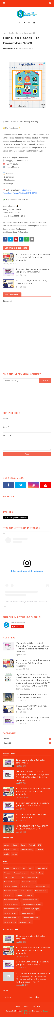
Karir (31, 868)
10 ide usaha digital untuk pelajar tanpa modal (31, 761)
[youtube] (34, 22)
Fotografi (16, 868)
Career (15, 845)
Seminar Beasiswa (29, 882)
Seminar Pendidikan (11, 918)
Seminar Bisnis (26, 886)
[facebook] (19, 22)
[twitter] (24, 22)
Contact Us (36, 1006)
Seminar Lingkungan (31, 909)
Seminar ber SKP (25, 922)
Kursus (15, 849)
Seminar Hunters (10, 48)
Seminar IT (8, 895)
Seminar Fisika (26, 891)
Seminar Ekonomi (42, 886)
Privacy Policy (33, 997)
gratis (6, 854)
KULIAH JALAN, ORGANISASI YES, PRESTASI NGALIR (31, 282)
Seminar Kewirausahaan (32, 904)
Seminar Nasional (26, 913)
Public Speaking (27, 849)
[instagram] (29, 22)
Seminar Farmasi (10, 891)
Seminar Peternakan (30, 918)
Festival (32, 845)
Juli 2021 (27, 739)
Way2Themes (26, 1011)
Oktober (7, 873)
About (26, 1006)
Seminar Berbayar (11, 886)
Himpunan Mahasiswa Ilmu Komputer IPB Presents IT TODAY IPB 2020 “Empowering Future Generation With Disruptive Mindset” (33, 977)
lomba (14, 854)
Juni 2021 (27, 743)
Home (5, 33)
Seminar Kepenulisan (29, 900)
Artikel (6, 845)
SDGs (6, 877)
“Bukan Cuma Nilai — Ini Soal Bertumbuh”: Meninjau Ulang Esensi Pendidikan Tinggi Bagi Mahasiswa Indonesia (32, 647)
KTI (39, 845)
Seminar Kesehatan (11, 904)
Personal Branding (20, 873)
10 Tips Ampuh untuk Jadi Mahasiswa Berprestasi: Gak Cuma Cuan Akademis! (33, 257)
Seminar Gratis (40, 891)
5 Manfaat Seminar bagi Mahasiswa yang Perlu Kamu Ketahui (32, 270)
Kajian (6, 849)
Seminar (40, 849)
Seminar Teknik (10, 922)
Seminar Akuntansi (11, 882)
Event (23, 845)
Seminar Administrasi (30, 877)
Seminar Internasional (24, 895)
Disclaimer (7, 997)
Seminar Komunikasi (12, 909)
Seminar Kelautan (11, 900)
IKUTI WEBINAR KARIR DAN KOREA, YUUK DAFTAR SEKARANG (32, 695)
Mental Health (41, 868)
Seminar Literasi (10, 913)
